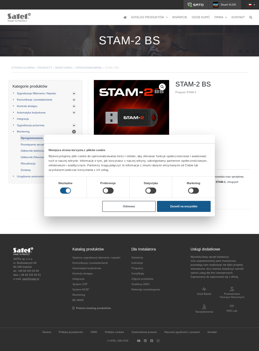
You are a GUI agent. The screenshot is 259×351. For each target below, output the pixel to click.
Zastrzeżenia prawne (144, 332)
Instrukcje (137, 262)
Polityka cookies (114, 332)
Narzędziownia (204, 311)
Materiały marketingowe (145, 289)
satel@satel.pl (30, 278)
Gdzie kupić (201, 17)
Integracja (23, 118)
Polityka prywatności (71, 332)
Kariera (46, 332)
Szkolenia (137, 257)
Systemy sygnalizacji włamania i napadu (96, 257)
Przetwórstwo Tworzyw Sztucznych (232, 295)
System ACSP (80, 289)
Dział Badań (204, 293)
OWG (94, 332)
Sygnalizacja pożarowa (30, 125)
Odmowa (129, 206)
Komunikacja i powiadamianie (34, 99)
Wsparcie (179, 17)
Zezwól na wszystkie (183, 206)
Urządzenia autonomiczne (32, 176)
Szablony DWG (140, 284)
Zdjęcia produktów (142, 278)
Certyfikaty (137, 273)
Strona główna (23, 67)
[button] (252, 4)
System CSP (79, 284)
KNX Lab (232, 310)
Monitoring (64, 67)
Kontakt (238, 17)
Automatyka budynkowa (31, 112)
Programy (137, 268)
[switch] (108, 191)
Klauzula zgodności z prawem (182, 332)
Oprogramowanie (89, 67)
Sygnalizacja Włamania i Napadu (36, 93)
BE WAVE (78, 300)
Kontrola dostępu (27, 106)
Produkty (45, 67)
